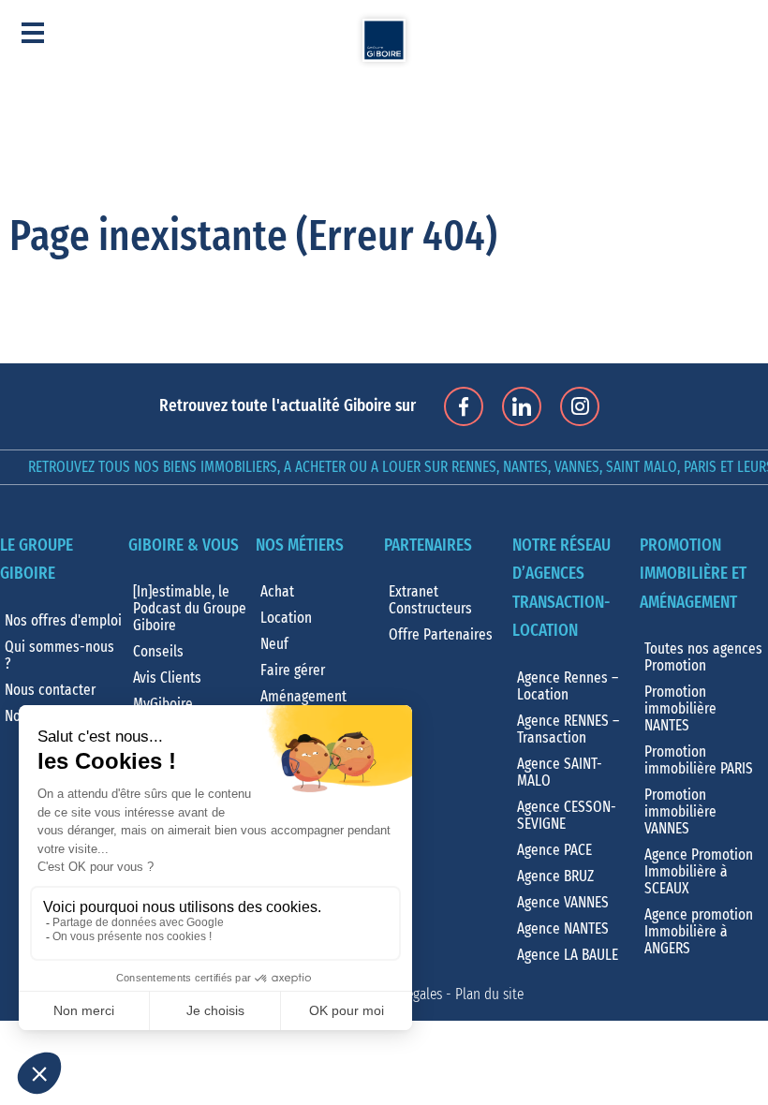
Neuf (274, 644)
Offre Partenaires (441, 634)
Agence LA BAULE (567, 955)
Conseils (158, 651)
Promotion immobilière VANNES (680, 812)
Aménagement (303, 696)
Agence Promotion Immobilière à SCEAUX (698, 871)
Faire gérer (292, 670)
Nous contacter (50, 690)
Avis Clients (167, 677)
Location (286, 618)
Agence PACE (554, 850)
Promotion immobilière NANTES (680, 709)
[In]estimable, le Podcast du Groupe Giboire (189, 608)
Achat (277, 591)
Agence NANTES (563, 928)
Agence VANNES (563, 902)
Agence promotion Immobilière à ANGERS (698, 931)
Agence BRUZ (555, 876)
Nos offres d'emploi (63, 620)
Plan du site (489, 994)
